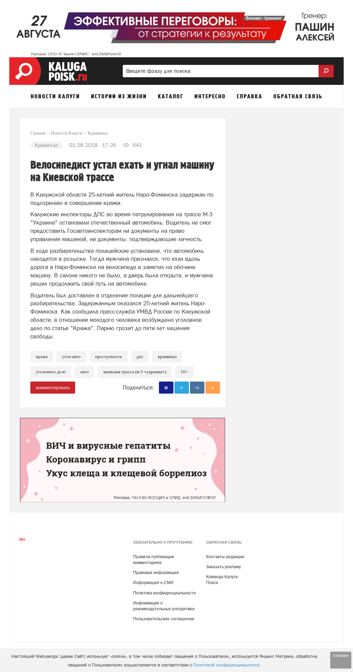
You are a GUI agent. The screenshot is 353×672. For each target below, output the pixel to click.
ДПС (140, 356)
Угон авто (71, 356)
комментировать (53, 387)
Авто (84, 371)
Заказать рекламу (223, 566)
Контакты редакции (225, 556)
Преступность (108, 356)
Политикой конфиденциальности (226, 665)
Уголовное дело (51, 371)
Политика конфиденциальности (164, 593)
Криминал (167, 356)
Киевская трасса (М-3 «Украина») (134, 371)
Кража (42, 356)
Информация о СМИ (153, 582)
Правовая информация (156, 572)
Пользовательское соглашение (163, 618)
